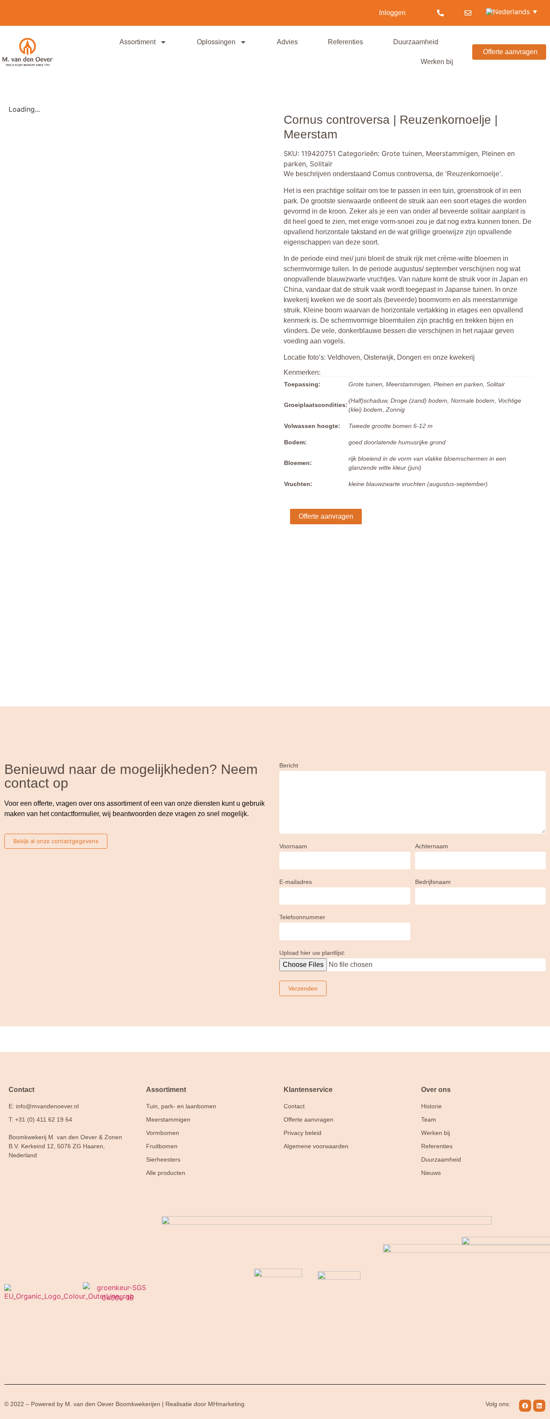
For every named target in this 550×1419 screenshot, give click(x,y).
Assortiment (137, 42)
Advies (287, 42)
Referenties (345, 42)
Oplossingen (216, 42)
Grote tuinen (402, 153)
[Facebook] (525, 1406)
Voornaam (293, 846)
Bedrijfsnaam (433, 882)
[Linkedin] (539, 1406)
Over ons (436, 1089)
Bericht (288, 765)
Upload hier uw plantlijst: (312, 953)
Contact (21, 1089)
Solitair (321, 163)
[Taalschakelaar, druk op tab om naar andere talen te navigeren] (513, 11)
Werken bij (437, 61)
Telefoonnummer (302, 917)
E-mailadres (295, 882)
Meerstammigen (452, 153)
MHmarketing (226, 1404)
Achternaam (431, 846)
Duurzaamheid (415, 42)
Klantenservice (308, 1089)
